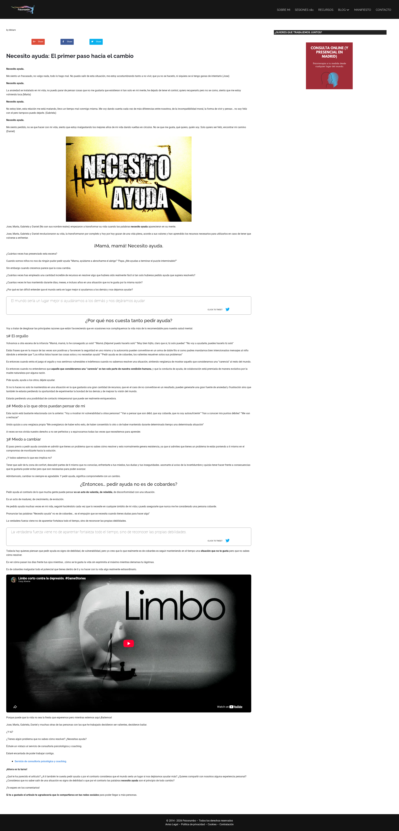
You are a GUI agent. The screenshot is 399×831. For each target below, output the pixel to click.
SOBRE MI (283, 9)
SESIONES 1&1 (304, 9)
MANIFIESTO (362, 9)
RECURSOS (325, 9)
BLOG (342, 9)
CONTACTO (383, 9)
